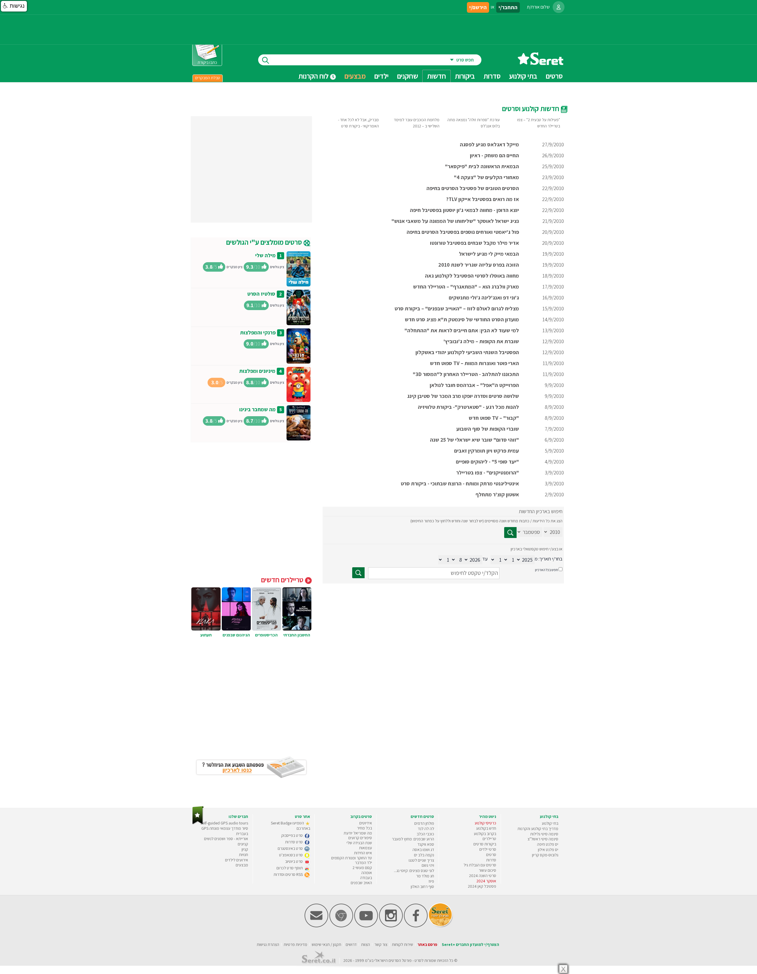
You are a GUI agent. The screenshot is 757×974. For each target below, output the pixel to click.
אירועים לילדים (236, 860)
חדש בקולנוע (486, 828)
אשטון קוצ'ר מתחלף (497, 494)
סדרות (491, 860)
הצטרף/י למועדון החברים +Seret (470, 944)
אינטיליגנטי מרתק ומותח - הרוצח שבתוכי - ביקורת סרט (460, 483)
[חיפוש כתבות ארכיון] (510, 532)
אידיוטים (365, 823)
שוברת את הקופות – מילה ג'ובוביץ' (481, 341)
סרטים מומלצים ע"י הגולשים (264, 242)
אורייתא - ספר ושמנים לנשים (226, 838)
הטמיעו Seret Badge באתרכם (290, 825)
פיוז (431, 881)
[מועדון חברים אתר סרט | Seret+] (316, 926)
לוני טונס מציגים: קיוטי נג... (414, 870)
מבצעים (355, 76)
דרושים (351, 944)
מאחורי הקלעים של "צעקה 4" (486, 177)
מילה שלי (265, 255)
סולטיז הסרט (261, 293)
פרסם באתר (427, 944)
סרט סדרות (294, 842)
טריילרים (489, 838)
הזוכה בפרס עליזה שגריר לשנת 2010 (478, 264)
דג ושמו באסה (423, 849)
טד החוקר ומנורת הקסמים (351, 857)
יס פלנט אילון (548, 849)
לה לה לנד (426, 828)
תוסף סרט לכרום (290, 868)
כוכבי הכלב (425, 834)
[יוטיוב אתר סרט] (366, 926)
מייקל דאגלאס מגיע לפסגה (489, 144)
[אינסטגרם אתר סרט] (391, 926)
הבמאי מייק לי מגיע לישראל (489, 253)
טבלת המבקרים (207, 77)
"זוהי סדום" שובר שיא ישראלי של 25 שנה (474, 439)
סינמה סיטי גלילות (544, 834)
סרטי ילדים (487, 849)
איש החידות (363, 852)
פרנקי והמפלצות (258, 332)
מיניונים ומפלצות (257, 370)
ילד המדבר (363, 862)
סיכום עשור (487, 870)
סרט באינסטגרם (291, 848)
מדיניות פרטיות (295, 944)
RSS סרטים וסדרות (289, 874)
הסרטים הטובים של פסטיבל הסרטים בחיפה (472, 188)
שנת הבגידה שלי (359, 842)
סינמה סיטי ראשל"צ (543, 839)
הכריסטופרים (266, 635)
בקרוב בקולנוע (485, 833)
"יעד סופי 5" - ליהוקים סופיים (487, 461)
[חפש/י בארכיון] (358, 572)
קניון (245, 849)
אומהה (366, 872)
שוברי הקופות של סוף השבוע (487, 428)
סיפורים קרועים (360, 837)
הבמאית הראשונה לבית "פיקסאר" (482, 166)
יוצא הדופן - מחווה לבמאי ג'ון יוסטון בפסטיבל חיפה (464, 210)
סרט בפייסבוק (292, 835)
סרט (418, 960)
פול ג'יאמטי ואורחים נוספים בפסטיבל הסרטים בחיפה (463, 231)
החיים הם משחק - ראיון (494, 155)
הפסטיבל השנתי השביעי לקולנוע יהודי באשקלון (467, 352)
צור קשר (380, 944)
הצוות (365, 944)
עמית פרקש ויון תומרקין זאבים (486, 450)
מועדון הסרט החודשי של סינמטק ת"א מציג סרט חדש (462, 319)
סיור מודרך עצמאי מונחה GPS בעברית (224, 831)
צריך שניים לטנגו (421, 860)
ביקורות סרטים (484, 844)
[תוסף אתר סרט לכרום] (341, 926)
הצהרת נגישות (268, 944)
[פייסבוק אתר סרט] (416, 926)
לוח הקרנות (314, 76)
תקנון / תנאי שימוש (326, 944)
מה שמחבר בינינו (257, 409)
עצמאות (365, 847)
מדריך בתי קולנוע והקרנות (537, 828)
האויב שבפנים (361, 882)
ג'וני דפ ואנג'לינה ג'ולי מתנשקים (484, 297)
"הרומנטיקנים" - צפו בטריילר (487, 472)
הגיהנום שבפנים (236, 635)
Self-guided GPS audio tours (224, 823)
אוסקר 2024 (486, 881)
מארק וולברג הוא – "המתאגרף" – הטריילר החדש (466, 286)
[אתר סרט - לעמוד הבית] (198, 823)
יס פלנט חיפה (547, 844)
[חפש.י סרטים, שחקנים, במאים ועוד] (264, 59)
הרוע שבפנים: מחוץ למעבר (413, 839)
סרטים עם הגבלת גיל (480, 865)
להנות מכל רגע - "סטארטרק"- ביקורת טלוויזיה (468, 406)
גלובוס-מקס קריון (545, 855)
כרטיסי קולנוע (485, 823)
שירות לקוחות (402, 944)
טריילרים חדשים (283, 579)
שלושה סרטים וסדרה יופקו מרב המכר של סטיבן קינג (463, 396)
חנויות (243, 854)
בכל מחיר (364, 828)
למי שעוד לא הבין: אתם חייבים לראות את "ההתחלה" (462, 330)
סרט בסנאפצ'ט (291, 855)
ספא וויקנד (426, 844)
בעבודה (366, 877)
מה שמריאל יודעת (358, 833)
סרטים (491, 854)
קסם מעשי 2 (362, 867)
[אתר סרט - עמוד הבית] (540, 63)
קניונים (243, 844)
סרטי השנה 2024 (482, 875)
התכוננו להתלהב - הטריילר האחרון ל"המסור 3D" (466, 374)
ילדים (381, 76)
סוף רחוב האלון (422, 886)
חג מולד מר (425, 876)
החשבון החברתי (296, 635)
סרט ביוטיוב (294, 861)
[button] (14, 6)
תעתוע (206, 635)
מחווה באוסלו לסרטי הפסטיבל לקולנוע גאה (472, 275)
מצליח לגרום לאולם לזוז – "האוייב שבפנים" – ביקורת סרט (456, 308)
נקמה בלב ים (424, 855)
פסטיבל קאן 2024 (482, 886)
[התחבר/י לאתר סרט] (558, 7)
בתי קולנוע (550, 823)
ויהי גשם (428, 865)
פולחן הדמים (424, 823)
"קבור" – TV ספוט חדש (494, 417)
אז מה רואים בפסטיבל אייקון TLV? (482, 199)
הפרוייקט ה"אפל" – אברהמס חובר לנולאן (474, 385)
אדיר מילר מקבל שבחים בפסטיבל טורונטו (474, 242)
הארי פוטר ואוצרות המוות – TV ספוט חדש (474, 363)
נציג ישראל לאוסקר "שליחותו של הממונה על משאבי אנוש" (455, 221)
